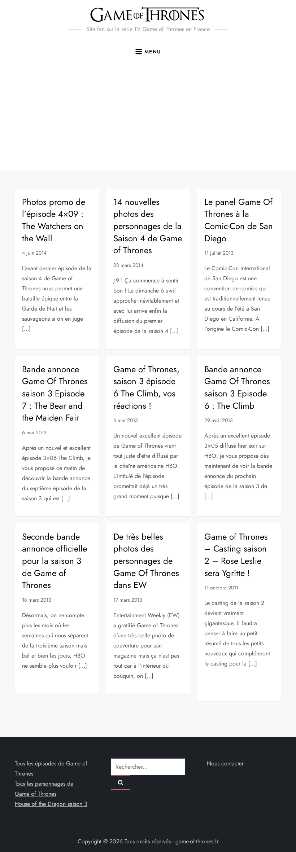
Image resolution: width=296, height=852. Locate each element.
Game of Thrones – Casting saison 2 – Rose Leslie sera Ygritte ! (236, 554)
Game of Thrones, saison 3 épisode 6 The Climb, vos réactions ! (146, 387)
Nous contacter (225, 763)
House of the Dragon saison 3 (51, 804)
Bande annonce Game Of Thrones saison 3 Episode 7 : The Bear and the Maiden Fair (55, 393)
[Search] (120, 782)
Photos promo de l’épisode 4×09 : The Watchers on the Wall (53, 220)
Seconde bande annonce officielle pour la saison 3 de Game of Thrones (54, 560)
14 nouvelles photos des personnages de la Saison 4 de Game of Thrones (147, 226)
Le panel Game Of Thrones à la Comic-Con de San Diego (238, 220)
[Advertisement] (148, 116)
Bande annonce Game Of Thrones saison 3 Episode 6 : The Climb (237, 387)
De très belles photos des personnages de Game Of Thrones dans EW (146, 560)
